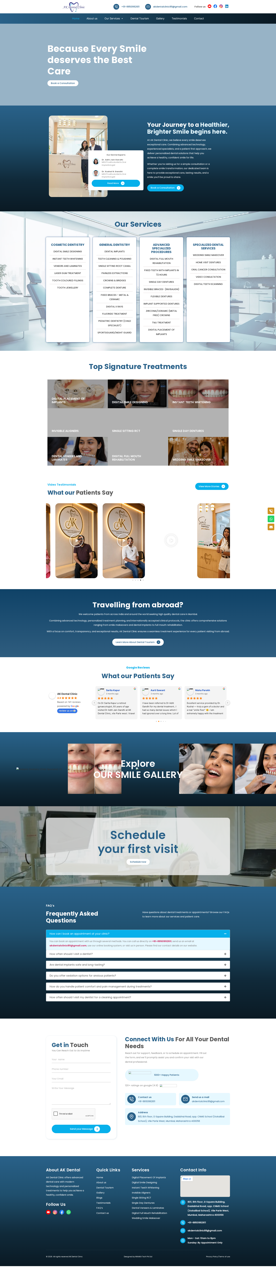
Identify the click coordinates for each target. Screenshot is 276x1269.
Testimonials (179, 18)
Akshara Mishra (159, 690)
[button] (67, 540)
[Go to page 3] (163, 721)
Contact (199, 18)
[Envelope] (271, 527)
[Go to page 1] (158, 721)
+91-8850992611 (130, 6)
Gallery (160, 18)
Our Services (112, 18)
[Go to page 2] (161, 721)
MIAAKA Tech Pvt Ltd (143, 1256)
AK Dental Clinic (67, 693)
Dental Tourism (140, 18)
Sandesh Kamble (115, 690)
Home (75, 18)
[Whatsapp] (271, 519)
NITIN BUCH (202, 690)
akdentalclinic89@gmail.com (170, 6)
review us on (66, 710)
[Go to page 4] (165, 721)
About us (92, 18)
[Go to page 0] (156, 721)
